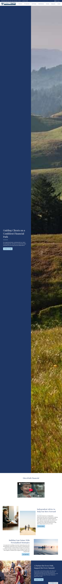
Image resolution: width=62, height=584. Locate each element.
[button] (20, 4)
